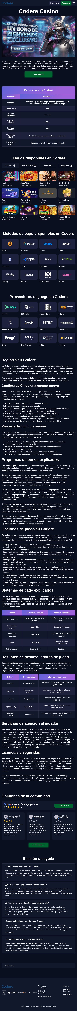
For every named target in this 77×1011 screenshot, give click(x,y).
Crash (46, 165)
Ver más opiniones (38, 845)
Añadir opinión (64, 805)
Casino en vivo (27, 165)
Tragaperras (65, 165)
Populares (8, 165)
